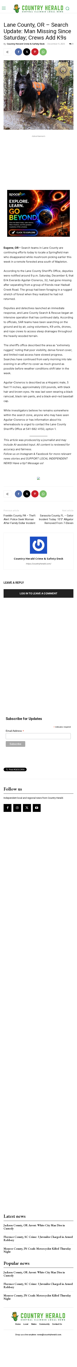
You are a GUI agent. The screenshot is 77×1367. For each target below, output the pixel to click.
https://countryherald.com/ (38, 563)
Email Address (15, 731)
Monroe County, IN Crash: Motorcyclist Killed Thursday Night (37, 1250)
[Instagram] (17, 808)
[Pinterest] (34, 51)
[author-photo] (38, 553)
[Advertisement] (38, 160)
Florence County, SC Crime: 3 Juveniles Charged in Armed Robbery (38, 1238)
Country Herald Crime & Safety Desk (26, 43)
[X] (26, 51)
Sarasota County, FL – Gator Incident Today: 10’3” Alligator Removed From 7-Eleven (56, 519)
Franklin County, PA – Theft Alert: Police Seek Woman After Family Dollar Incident (19, 519)
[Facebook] (18, 51)
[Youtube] (37, 808)
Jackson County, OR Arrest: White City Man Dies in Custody (34, 1226)
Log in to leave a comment (38, 593)
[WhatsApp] (43, 51)
